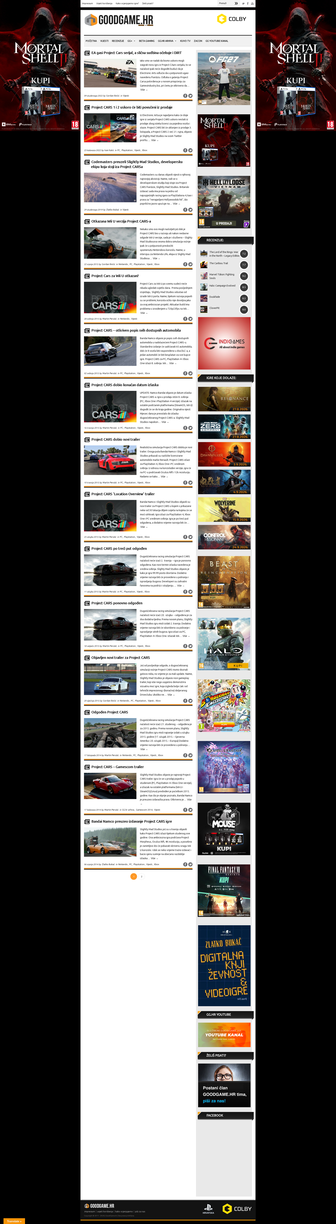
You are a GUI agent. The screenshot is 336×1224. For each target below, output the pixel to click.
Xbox (144, 150)
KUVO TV (185, 41)
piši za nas (140, 1211)
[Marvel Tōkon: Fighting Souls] (202, 275)
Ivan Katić (109, 150)
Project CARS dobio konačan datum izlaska (124, 385)
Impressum (87, 3)
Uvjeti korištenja (104, 3)
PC (118, 150)
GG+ (130, 41)
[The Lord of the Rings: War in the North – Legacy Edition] (202, 253)
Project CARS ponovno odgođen (116, 603)
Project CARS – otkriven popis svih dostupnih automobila (136, 330)
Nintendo (123, 264)
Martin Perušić (110, 319)
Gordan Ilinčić (113, 96)
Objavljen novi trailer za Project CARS (120, 658)
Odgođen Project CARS (109, 712)
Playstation (127, 150)
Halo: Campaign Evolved (222, 285)
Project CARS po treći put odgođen (119, 548)
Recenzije (118, 41)
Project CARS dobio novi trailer (115, 439)
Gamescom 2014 (144, 810)
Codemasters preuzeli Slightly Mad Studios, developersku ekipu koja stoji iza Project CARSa (137, 164)
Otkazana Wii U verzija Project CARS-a (121, 221)
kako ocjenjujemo (124, 1211)
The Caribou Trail (218, 263)
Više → (144, 89)
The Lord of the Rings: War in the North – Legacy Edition (224, 254)
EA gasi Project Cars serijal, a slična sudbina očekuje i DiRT (136, 53)
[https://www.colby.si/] (211, 23)
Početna (91, 41)
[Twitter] (243, 4)
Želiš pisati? (147, 3)
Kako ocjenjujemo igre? (127, 3)
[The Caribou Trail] (202, 264)
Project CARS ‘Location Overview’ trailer (123, 494)
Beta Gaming (147, 41)
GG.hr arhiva (165, 41)
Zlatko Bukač (112, 210)
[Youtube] (252, 4)
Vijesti (104, 41)
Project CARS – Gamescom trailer (117, 767)
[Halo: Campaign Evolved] (202, 287)
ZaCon (198, 41)
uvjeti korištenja (105, 1211)
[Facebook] (247, 4)
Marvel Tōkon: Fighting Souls (221, 276)
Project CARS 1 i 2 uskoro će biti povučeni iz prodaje (131, 107)
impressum (89, 1211)
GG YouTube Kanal (217, 41)
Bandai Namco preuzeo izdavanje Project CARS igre (131, 821)
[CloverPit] (202, 309)
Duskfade (214, 296)
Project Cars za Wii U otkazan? (115, 276)
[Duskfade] (202, 298)
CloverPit (214, 308)
